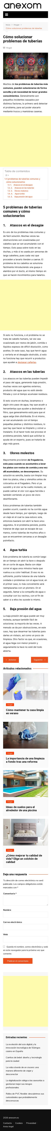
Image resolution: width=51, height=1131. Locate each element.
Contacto (7, 1123)
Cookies (19, 1123)
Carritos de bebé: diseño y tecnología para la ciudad (24, 1059)
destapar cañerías (27, 362)
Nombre (7, 910)
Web (5, 934)
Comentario (10, 893)
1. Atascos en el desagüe (21, 185)
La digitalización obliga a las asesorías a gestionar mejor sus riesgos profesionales (25, 1084)
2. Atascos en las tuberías (22, 188)
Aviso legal (8, 1126)
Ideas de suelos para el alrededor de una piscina (21, 808)
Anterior (12, 659)
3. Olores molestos (19, 191)
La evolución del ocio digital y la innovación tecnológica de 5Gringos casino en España (23, 1048)
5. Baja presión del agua (21, 197)
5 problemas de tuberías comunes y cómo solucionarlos (23, 180)
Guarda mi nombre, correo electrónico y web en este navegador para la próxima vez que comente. (25, 950)
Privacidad (31, 1123)
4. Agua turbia (17, 194)
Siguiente (38, 659)
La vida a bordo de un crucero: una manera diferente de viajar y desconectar (22, 1071)
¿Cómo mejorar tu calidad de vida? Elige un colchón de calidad (24, 859)
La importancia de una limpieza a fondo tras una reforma (25, 760)
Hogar (9, 48)
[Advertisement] (25, 141)
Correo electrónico (12, 922)
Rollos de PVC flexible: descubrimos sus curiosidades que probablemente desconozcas (25, 1097)
